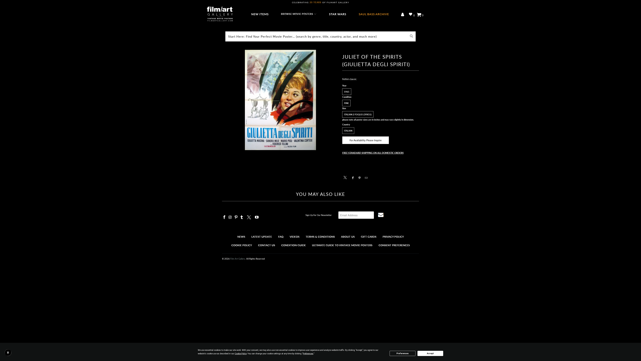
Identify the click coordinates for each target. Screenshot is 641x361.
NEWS (241, 236)
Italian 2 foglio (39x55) (358, 114)
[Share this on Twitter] (346, 177)
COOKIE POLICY (241, 245)
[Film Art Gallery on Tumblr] (241, 217)
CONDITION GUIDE (293, 245)
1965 (346, 91)
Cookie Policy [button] (241, 353)
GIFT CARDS (368, 236)
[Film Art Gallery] (220, 14)
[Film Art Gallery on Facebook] (224, 217)
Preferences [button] (308, 353)
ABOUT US (348, 236)
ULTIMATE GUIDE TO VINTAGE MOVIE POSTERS (342, 245)
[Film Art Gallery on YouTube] (256, 217)
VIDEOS (294, 236)
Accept (430, 353)
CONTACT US (266, 245)
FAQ (280, 236)
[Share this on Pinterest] (360, 177)
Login (403, 15)
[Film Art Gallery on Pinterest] (236, 217)
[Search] (411, 36)
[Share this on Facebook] (353, 177)
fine (346, 103)
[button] (298, 14)
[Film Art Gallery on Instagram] (230, 217)
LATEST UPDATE (261, 236)
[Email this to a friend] (367, 177)
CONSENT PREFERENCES (394, 245)
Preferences (402, 353)
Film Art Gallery (237, 258)
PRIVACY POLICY (393, 236)
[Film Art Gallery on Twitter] (249, 216)
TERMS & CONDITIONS (320, 236)
